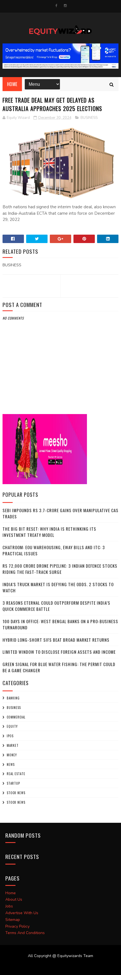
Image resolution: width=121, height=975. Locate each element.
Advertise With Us (21, 913)
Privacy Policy (17, 926)
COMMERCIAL (16, 717)
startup (13, 783)
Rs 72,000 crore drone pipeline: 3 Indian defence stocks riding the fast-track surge (60, 569)
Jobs (9, 906)
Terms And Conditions (25, 932)
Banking (13, 698)
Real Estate (16, 773)
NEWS (11, 764)
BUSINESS (89, 117)
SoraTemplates (57, 966)
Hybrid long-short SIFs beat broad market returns (56, 640)
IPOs (10, 736)
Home (12, 84)
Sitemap (12, 919)
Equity (12, 726)
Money (12, 755)
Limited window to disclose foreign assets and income (59, 652)
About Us (13, 899)
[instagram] (65, 5)
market (13, 745)
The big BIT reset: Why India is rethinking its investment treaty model (49, 532)
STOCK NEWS (16, 802)
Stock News (16, 793)
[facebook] (56, 5)
